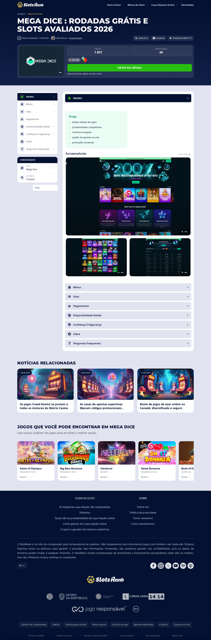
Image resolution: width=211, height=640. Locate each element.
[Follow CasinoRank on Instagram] (161, 566)
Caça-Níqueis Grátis (162, 4)
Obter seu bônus (130, 67)
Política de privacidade (143, 512)
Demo (48, 444)
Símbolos (84, 512)
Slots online (114, 4)
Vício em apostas (126, 635)
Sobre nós (143, 507)
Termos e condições (36, 635)
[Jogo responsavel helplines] (99, 609)
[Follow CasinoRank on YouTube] (176, 566)
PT (20, 565)
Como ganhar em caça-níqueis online (85, 523)
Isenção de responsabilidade (95, 635)
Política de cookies (64, 635)
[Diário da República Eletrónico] (73, 596)
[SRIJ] (143, 596)
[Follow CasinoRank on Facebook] (153, 566)
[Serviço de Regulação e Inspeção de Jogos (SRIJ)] (50, 596)
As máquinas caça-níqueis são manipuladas (84, 507)
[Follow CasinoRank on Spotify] (183, 566)
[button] (128, 98)
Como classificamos (143, 523)
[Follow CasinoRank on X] (168, 566)
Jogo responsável (153, 635)
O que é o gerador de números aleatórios (84, 529)
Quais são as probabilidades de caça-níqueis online (85, 518)
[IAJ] (105, 596)
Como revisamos (143, 518)
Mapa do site (177, 635)
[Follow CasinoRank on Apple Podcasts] (191, 566)
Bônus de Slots (136, 4)
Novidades (187, 4)
